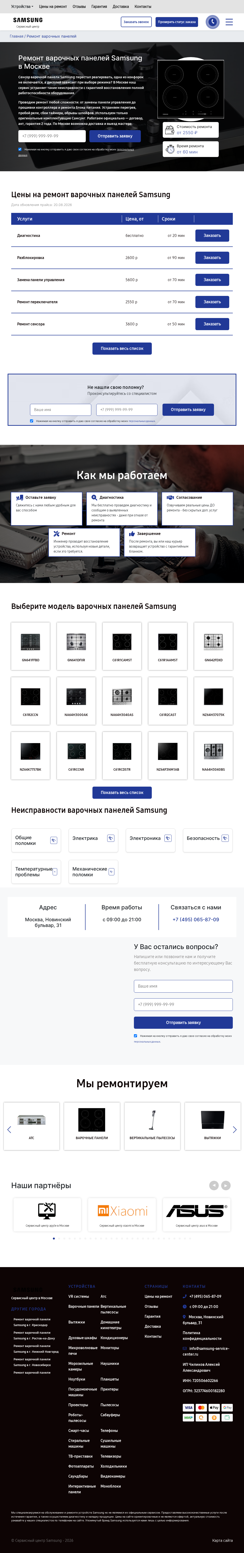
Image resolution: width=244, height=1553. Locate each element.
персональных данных (142, 421)
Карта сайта (222, 1540)
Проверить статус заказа (177, 22)
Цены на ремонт (53, 6)
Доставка (121, 6)
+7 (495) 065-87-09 (196, 919)
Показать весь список (122, 348)
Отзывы (79, 6)
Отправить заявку (115, 136)
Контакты (143, 6)
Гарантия (99, 6)
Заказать (212, 235)
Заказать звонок (136, 22)
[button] (9, 1130)
